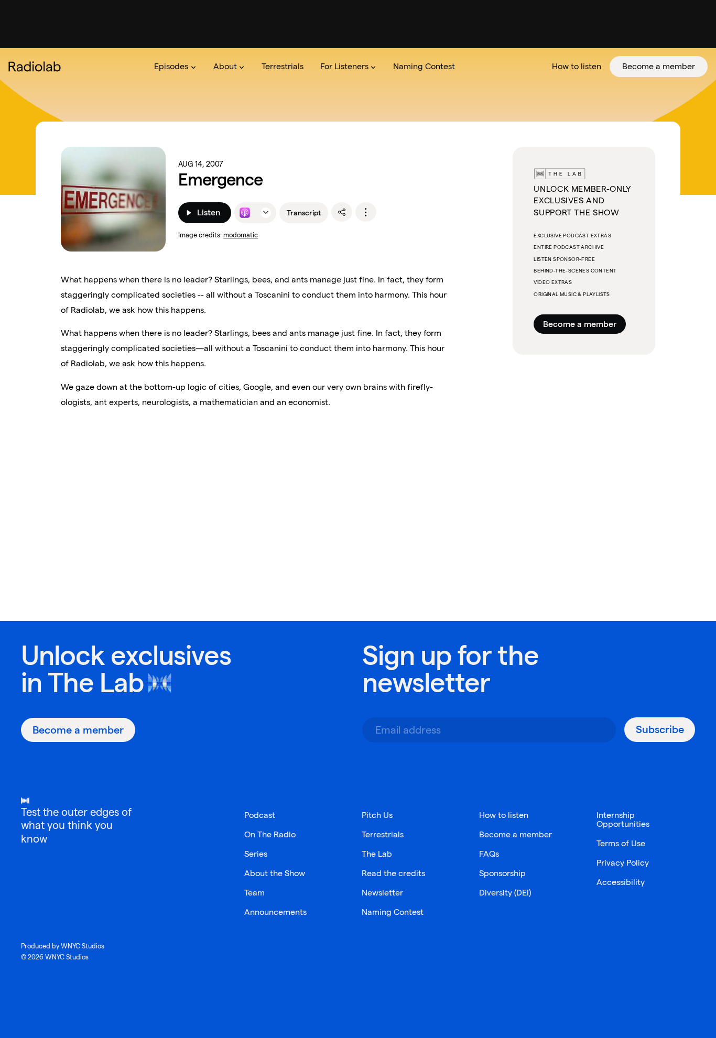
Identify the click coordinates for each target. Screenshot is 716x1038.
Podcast (259, 815)
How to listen (503, 815)
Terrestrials (383, 834)
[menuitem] (175, 66)
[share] (341, 212)
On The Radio (270, 834)
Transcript (304, 213)
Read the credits (393, 873)
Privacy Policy (622, 862)
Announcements (275, 912)
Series (255, 853)
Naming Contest (393, 912)
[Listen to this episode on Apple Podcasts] (244, 212)
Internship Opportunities (622, 819)
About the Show (274, 873)
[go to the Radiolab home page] (36, 66)
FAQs (489, 853)
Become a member (579, 324)
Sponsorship (502, 873)
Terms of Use (620, 843)
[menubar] (427, 66)
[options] (365, 212)
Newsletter (382, 892)
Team (254, 892)
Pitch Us (377, 815)
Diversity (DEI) (505, 892)
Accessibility (620, 882)
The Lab (96, 682)
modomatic (240, 235)
